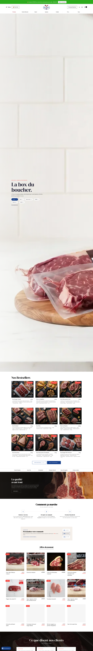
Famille (22, 202)
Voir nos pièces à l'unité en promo (30, 536)
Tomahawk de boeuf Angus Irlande (31, 624)
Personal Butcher (72, 7)
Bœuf (36, 11)
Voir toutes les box (14, 204)
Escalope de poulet (51, 599)
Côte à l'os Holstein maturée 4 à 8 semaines (71, 574)
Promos (14, 11)
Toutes (15, 199)
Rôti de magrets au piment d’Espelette (51, 624)
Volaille (57, 11)
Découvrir (16, 491)
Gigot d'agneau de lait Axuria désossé (72, 599)
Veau (79, 11)
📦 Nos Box (15, 7)
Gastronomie (29, 199)
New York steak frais (72, 624)
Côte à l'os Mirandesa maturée (52, 573)
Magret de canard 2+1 (11, 599)
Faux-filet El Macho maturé (10, 573)
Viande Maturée (25, 11)
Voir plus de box (39, 462)
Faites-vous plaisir (62, 2)
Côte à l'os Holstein (31, 572)
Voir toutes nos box (54, 462)
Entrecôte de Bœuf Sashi (10, 624)
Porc (68, 11)
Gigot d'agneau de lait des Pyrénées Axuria (32, 599)
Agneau (46, 11)
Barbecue (15, 202)
